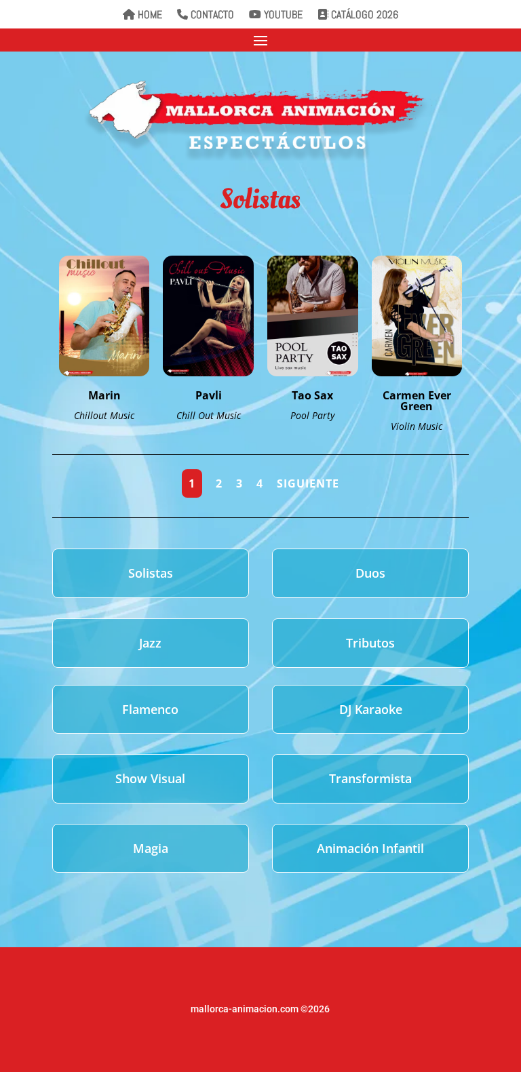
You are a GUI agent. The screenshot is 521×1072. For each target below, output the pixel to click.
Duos (370, 573)
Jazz (150, 643)
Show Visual (150, 778)
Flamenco (150, 709)
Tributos (370, 643)
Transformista (370, 778)
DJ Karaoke (370, 709)
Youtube (282, 15)
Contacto (211, 15)
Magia (150, 848)
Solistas (150, 573)
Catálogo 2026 (363, 15)
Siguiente (308, 483)
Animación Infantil (370, 848)
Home (148, 15)
